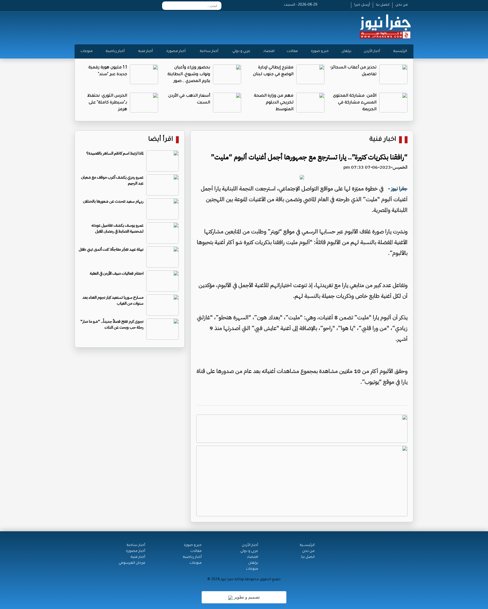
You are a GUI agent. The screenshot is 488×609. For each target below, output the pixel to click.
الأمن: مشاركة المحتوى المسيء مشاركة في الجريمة (354, 103)
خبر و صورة (320, 51)
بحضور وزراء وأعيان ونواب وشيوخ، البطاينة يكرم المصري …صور (188, 75)
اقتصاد (268, 51)
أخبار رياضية (115, 51)
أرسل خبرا (362, 5)
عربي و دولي (241, 51)
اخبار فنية (382, 139)
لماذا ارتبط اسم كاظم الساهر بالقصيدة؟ (114, 153)
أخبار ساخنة (209, 51)
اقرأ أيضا (160, 139)
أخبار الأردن (372, 51)
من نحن (401, 5)
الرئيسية (400, 51)
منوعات (86, 51)
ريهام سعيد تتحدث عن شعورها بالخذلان (113, 201)
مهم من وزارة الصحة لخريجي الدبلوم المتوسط (273, 103)
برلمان (346, 51)
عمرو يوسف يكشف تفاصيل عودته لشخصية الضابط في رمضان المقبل (117, 228)
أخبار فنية (145, 51)
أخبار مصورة (176, 51)
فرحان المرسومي (132, 563)
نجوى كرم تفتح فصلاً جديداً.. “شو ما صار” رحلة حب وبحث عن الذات (111, 324)
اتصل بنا (382, 5)
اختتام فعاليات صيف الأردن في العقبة (116, 273)
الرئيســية (307, 545)
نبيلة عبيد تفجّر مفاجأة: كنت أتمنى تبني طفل (111, 249)
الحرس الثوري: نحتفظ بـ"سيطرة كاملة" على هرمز (107, 103)
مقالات (292, 51)
